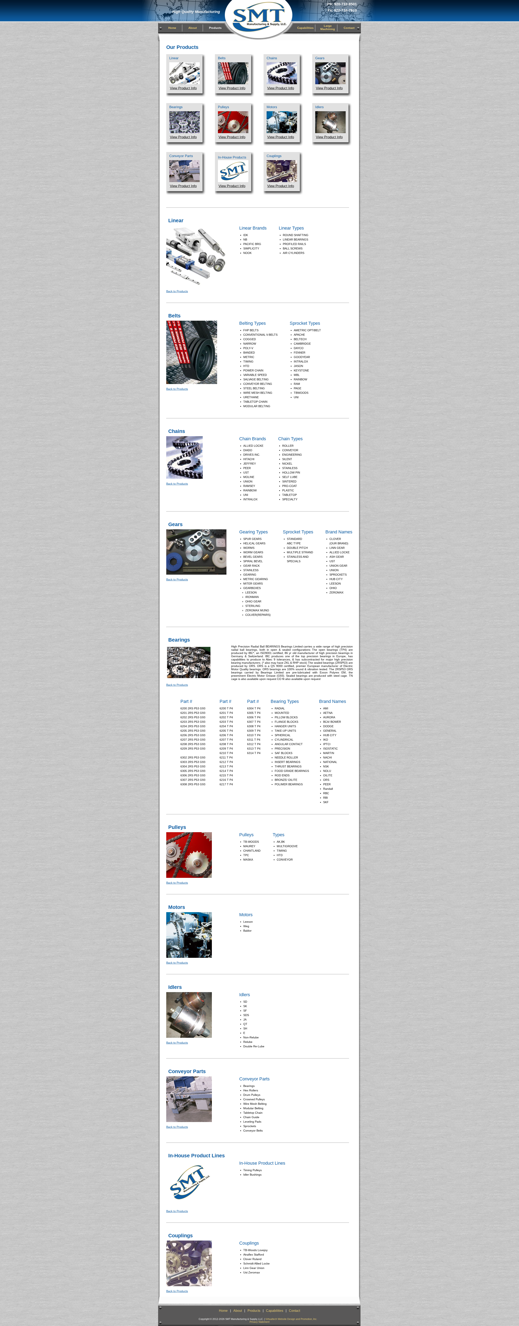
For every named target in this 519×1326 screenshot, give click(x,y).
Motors (272, 107)
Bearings (176, 107)
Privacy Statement (259, 1322)
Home (172, 27)
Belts (222, 58)
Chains (272, 58)
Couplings (274, 156)
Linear (174, 58)
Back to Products (177, 291)
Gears (320, 58)
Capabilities (305, 27)
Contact (349, 27)
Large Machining (327, 27)
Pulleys (223, 107)
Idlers (319, 107)
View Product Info (183, 88)
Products (215, 27)
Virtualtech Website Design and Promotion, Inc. (291, 1319)
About (192, 27)
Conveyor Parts (181, 156)
